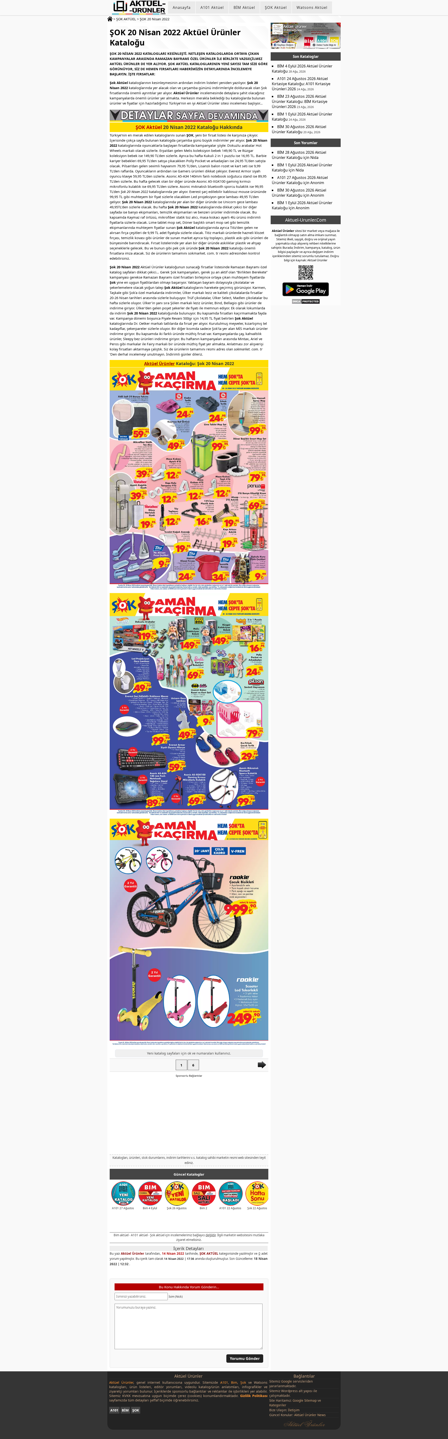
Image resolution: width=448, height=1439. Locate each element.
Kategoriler (277, 1405)
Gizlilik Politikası (254, 1396)
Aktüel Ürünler (159, 363)
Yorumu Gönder (245, 1358)
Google (286, 1381)
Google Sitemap (305, 1400)
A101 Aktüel (212, 7)
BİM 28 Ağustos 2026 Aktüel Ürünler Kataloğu (299, 155)
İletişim (294, 1410)
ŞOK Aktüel (276, 7)
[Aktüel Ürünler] (138, 7)
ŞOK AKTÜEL (126, 19)
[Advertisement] (189, 1115)
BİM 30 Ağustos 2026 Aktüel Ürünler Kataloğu (299, 129)
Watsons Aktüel (312, 7)
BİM (125, 1410)
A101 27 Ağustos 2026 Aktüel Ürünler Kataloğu (300, 180)
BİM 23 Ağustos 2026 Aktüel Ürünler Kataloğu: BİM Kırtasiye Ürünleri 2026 (299, 101)
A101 (114, 1410)
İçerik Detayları (188, 1248)
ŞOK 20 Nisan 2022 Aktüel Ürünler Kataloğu (175, 37)
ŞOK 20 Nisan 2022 (154, 19)
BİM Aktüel (244, 7)
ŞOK (135, 1410)
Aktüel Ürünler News (310, 1415)
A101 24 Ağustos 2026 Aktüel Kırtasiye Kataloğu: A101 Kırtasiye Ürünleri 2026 (301, 83)
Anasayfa (182, 7)
